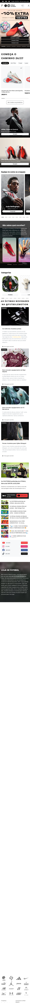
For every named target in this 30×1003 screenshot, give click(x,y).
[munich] (26, 983)
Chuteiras (4, 308)
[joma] (18, 983)
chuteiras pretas (16, 337)
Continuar (24, 542)
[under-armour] (11, 993)
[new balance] (3, 988)
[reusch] (11, 988)
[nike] (26, 978)
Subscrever (24, 495)
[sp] (11, 978)
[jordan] (11, 983)
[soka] (3, 978)
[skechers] (18, 993)
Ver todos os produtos (15, 102)
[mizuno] (3, 993)
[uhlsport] (26, 988)
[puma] (3, 983)
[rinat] (18, 988)
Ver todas (26, 994)
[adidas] (18, 978)
